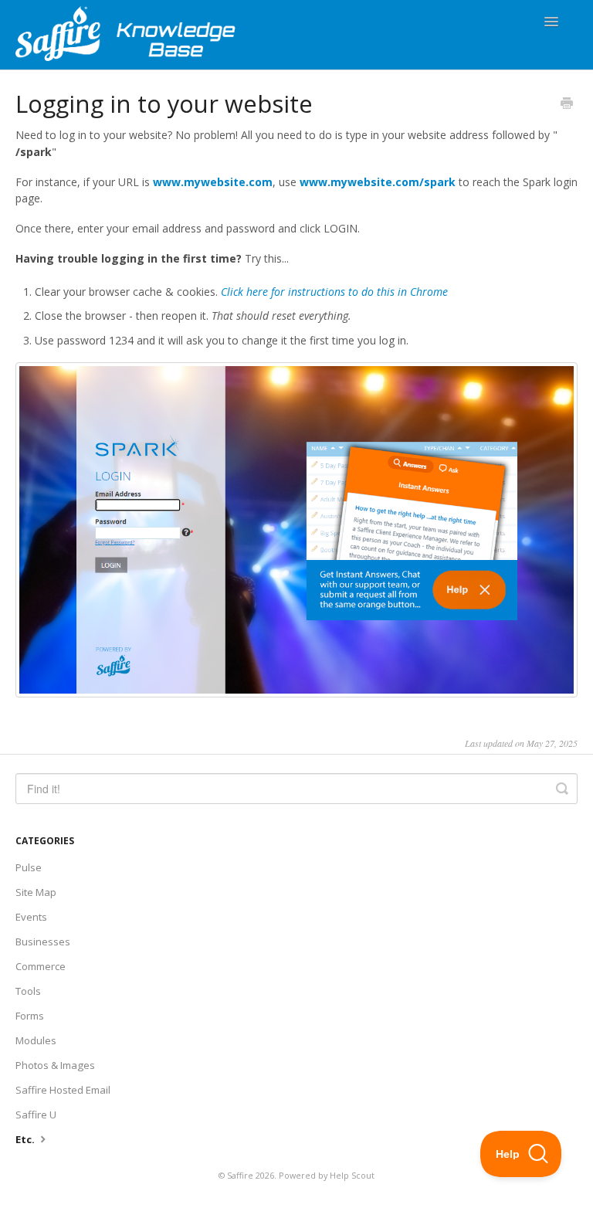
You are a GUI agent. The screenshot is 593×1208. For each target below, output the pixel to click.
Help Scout (352, 1175)
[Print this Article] (567, 104)
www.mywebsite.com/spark (378, 182)
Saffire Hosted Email (62, 1090)
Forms (29, 1016)
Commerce (40, 966)
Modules (35, 1040)
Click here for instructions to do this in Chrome (334, 291)
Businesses (42, 941)
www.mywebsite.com (213, 182)
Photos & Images (55, 1065)
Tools (28, 991)
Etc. (26, 1139)
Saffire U (35, 1114)
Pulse (28, 867)
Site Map (35, 892)
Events (31, 917)
